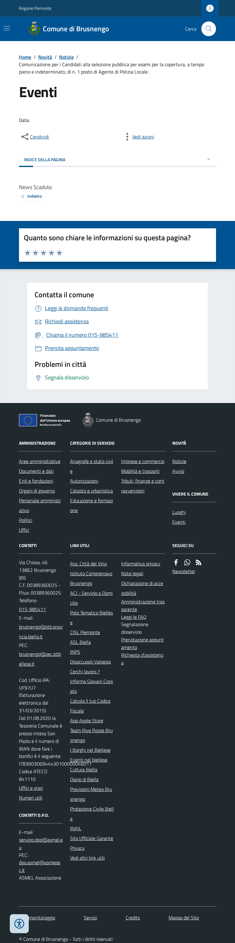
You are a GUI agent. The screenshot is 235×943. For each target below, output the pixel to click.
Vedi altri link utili (87, 857)
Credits (133, 917)
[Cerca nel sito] (206, 28)
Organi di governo (37, 490)
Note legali (132, 573)
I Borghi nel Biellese (90, 750)
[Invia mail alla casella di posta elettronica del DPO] (41, 843)
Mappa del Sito (184, 917)
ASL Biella (80, 642)
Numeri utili (30, 797)
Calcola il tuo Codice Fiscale (90, 705)
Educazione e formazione (91, 505)
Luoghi (179, 512)
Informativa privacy (140, 563)
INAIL (75, 828)
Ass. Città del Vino (88, 563)
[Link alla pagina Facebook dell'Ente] (176, 562)
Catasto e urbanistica (91, 490)
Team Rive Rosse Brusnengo (91, 735)
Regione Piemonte (35, 8)
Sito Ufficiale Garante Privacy (91, 843)
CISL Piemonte (85, 632)
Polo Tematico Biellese (91, 617)
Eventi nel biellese (88, 759)
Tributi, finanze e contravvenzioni (142, 485)
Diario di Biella (84, 779)
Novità (45, 57)
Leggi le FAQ (134, 617)
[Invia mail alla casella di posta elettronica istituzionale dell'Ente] (41, 631)
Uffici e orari (31, 788)
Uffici (24, 530)
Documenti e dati (36, 471)
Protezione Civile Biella (92, 813)
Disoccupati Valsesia (90, 661)
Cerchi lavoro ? (85, 671)
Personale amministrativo (40, 505)
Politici (25, 520)
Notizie (66, 57)
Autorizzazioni (84, 481)
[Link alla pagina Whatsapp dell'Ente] (187, 562)
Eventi (178, 522)
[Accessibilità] (19, 924)
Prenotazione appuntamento (142, 643)
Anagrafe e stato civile (91, 466)
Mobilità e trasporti (140, 471)
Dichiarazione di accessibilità (142, 588)
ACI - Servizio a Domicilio (91, 597)
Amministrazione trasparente (143, 605)
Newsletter (183, 571)
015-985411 (32, 609)
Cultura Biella (83, 769)
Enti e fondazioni (36, 481)
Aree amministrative (39, 461)
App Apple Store (86, 720)
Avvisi (178, 471)
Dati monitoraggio (37, 917)
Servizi (90, 917)
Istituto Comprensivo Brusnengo (91, 578)
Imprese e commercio (142, 461)
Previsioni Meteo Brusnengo (91, 794)
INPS (75, 652)
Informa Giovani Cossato (91, 686)
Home (25, 57)
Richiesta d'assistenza (142, 658)
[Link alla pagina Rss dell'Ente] (198, 562)
